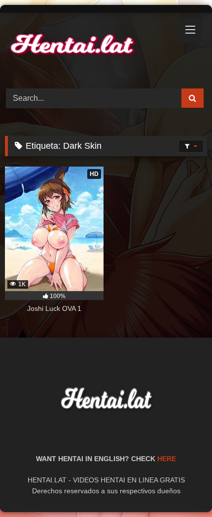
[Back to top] (181, 487)
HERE (166, 459)
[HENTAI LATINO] (87, 49)
